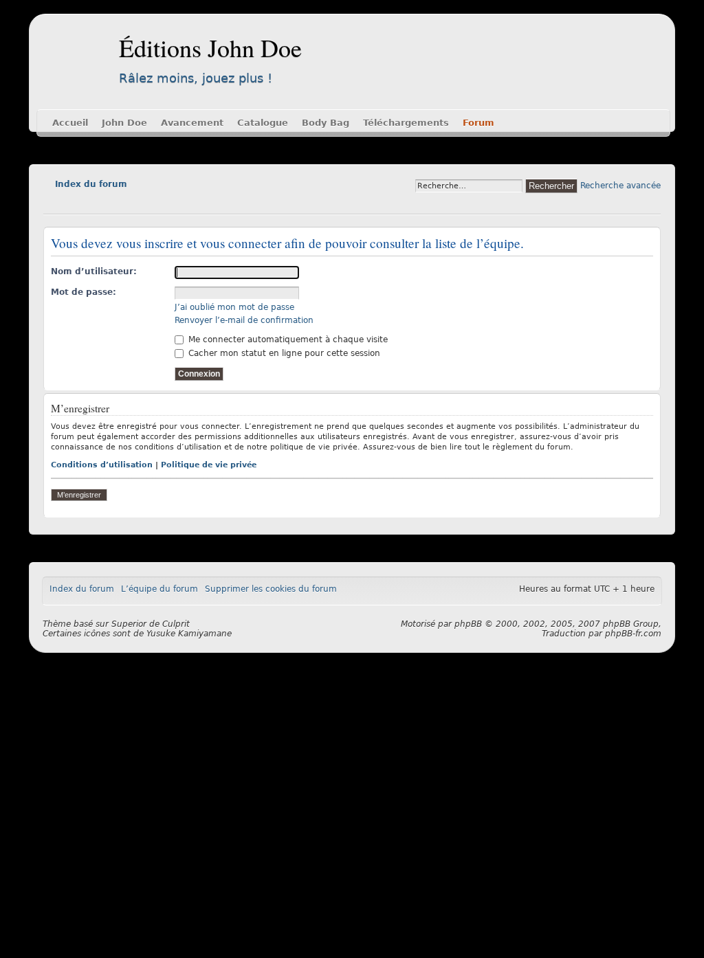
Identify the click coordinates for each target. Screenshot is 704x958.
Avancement (192, 123)
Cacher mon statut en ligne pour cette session (283, 353)
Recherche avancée (620, 185)
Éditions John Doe (210, 47)
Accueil (70, 123)
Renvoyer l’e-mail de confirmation (244, 320)
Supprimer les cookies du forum (271, 589)
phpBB (468, 624)
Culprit (176, 624)
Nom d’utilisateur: (94, 271)
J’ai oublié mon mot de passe (234, 307)
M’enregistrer (79, 495)
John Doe (124, 123)
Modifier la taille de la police (53, 203)
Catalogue (262, 123)
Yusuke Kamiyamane (189, 633)
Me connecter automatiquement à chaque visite (287, 339)
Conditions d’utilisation (102, 464)
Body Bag (325, 123)
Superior (128, 624)
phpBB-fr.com (633, 633)
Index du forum (91, 184)
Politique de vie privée (208, 464)
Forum (478, 123)
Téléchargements (406, 123)
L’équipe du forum (159, 589)
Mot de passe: (83, 292)
